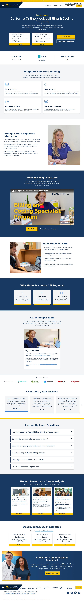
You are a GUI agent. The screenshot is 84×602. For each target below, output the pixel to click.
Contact (33, 593)
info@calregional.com (22, 593)
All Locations (31, 587)
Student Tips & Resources (60, 499)
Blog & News (61, 587)
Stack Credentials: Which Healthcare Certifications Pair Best (63, 504)
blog (58, 484)
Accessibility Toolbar (40, 599)
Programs (48, 5)
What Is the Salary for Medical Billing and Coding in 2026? (20, 500)
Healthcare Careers (22, 498)
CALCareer (55, 587)
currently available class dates (44, 531)
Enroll (79, 5)
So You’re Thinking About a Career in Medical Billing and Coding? (41, 501)
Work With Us (47, 587)
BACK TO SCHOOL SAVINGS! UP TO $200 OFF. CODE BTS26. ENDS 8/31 (43, 1)
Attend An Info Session (66, 41)
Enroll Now (66, 37)
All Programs (23, 587)
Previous (2, 404)
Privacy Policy (47, 599)
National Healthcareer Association (43, 355)
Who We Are (38, 587)
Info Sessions (70, 5)
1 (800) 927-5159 (77, 3)
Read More (19, 513)
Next (82, 405)
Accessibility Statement (32, 599)
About (61, 5)
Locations (55, 5)
